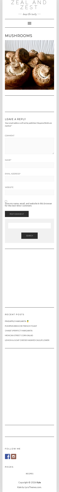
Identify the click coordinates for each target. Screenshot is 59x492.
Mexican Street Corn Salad (19, 335)
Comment (9, 135)
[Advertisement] (29, 276)
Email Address (12, 174)
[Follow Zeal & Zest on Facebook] (7, 456)
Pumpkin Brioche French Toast (21, 326)
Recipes (29, 473)
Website (9, 187)
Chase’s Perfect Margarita (18, 330)
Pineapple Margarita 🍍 (17, 321)
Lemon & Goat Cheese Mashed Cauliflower (27, 340)
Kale (39, 482)
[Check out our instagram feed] (13, 456)
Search (29, 236)
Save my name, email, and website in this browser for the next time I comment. (28, 204)
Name (8, 160)
